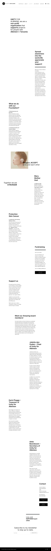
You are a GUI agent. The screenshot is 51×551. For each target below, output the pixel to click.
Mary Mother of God (38, 187)
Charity (31, 3)
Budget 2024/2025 (43, 504)
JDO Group (36, 3)
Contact (42, 3)
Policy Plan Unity (43, 500)
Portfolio (21, 3)
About (26, 3)
